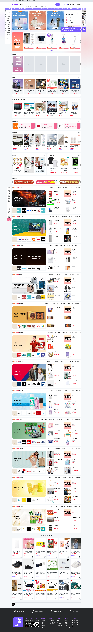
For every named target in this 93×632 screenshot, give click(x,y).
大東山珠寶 (64, 477)
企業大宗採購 (59, 622)
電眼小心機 (72, 390)
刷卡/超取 (53, 8)
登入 (65, 4)
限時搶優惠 (51, 390)
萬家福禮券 (78, 477)
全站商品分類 (67, 627)
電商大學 (66, 620)
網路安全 (43, 622)
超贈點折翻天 (52, 620)
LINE (75, 626)
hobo (39, 6)
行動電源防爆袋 (70, 245)
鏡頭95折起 (50, 245)
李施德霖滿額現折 (77, 419)
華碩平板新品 (65, 187)
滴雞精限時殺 (64, 332)
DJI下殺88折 (78, 245)
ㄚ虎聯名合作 (59, 625)
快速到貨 (31, 8)
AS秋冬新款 (64, 448)
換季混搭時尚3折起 (29, 6)
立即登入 (75, 14)
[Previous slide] (12, 543)
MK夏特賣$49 (57, 477)
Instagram (76, 624)
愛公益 (63, 8)
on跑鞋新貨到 (78, 361)
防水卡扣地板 (65, 274)
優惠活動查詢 (52, 623)
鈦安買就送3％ (51, 274)
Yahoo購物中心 (17, 4)
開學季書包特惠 (59, 419)
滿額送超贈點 (57, 332)
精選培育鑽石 (71, 477)
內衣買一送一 (71, 448)
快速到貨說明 (67, 625)
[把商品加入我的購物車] (21, 557)
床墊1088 (58, 274)
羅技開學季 (78, 187)
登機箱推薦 (78, 448)
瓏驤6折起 (50, 477)
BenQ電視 (52, 216)
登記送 (20, 8)
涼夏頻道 (42, 8)
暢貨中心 (26, 8)
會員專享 (58, 8)
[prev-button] (12, 182)
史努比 (42, 6)
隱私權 (43, 623)
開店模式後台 (67, 623)
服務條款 (43, 625)
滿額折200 (78, 274)
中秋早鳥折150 (63, 303)
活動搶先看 (65, 390)
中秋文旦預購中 (55, 303)
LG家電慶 (71, 216)
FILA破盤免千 (70, 361)
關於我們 (43, 620)
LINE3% (50, 506)
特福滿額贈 (72, 274)
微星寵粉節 (59, 187)
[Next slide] (21, 543)
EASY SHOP (35, 6)
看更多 (84, 25)
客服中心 (59, 620)
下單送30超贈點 (77, 506)
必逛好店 (47, 8)
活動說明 (79, 99)
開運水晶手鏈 (50, 448)
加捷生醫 (71, 332)
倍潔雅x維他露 (44, 419)
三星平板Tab (62, 245)
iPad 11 (56, 245)
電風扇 (57, 216)
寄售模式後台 (67, 622)
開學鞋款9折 (48, 361)
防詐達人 (72, 187)
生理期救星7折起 (68, 419)
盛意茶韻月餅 (70, 303)
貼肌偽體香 (78, 390)
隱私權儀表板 (44, 629)
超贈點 (78, 8)
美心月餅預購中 (46, 303)
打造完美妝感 (58, 390)
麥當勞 (45, 6)
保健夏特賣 (50, 332)
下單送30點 (57, 506)
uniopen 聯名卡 (71, 8)
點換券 (15, 8)
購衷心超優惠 (52, 622)
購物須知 (43, 627)
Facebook (76, 622)
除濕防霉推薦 (51, 419)
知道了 (79, 29)
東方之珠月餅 (78, 303)
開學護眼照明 (78, 216)
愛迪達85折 (55, 361)
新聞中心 (76, 620)
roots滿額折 (57, 448)
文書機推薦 (52, 187)
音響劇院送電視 (64, 216)
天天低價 (36, 8)
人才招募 (59, 623)
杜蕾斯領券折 (78, 332)
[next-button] (80, 182)
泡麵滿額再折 (69, 506)
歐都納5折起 (62, 361)
